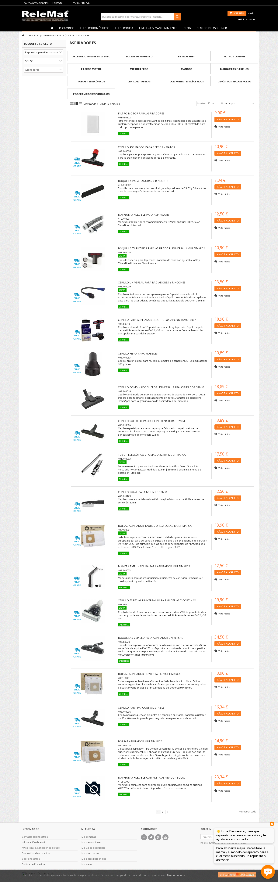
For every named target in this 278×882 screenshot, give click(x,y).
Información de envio (34, 842)
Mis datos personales (94, 858)
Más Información (176, 875)
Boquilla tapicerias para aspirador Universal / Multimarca (161, 248)
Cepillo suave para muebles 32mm (142, 492)
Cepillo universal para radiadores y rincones (151, 282)
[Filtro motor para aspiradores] (92, 124)
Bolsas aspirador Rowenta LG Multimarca (149, 674)
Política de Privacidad (34, 864)
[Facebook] (144, 837)
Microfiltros (139, 69)
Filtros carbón (234, 56)
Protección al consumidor (36, 853)
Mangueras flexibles (234, 69)
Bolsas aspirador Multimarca (140, 741)
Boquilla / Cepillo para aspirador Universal (150, 637)
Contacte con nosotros (35, 836)
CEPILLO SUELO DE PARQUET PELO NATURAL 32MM (151, 421)
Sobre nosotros (31, 858)
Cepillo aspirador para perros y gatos (146, 147)
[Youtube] (165, 837)
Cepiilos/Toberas (139, 81)
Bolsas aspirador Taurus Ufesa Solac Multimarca (155, 525)
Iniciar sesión (248, 19)
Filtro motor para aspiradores (141, 113)
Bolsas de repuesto (139, 56)
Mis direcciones (90, 853)
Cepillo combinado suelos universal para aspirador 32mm (161, 387)
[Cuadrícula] (72, 104)
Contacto (57, 3)
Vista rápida (224, 126)
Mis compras (89, 836)
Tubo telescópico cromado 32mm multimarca (152, 454)
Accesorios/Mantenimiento (91, 56)
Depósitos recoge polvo (234, 81)
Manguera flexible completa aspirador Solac (152, 777)
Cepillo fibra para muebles (138, 353)
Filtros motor (91, 69)
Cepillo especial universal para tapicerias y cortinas (157, 600)
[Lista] (76, 104)
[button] (66, 28)
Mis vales (87, 864)
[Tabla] (80, 104)
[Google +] (158, 837)
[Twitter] (151, 837)
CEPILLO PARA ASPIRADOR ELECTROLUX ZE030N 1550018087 (157, 320)
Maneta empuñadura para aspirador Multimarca (154, 566)
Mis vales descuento (93, 847)
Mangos (186, 69)
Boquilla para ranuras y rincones (143, 181)
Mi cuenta (88, 829)
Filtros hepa (186, 56)
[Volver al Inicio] (23, 35)
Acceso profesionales (36, 3)
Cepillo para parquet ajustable (141, 707)
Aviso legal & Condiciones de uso (41, 847)
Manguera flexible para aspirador (143, 214)
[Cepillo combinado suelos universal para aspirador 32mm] (92, 398)
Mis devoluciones (92, 842)
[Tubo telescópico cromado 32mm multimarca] (92, 465)
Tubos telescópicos (91, 81)
